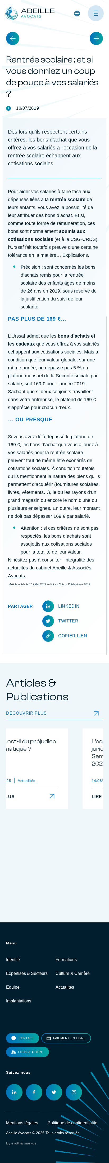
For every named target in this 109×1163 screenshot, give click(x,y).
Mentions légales (22, 1153)
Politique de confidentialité (72, 1153)
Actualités (65, 1017)
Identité (13, 990)
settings (41, 21)
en (76, 60)
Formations (66, 990)
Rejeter (41, 30)
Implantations (18, 1031)
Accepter (16, 30)
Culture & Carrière (73, 1004)
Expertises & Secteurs (27, 1004)
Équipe (13, 1017)
